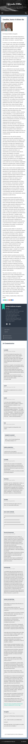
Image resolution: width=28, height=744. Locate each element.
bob (5, 423)
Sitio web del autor (10, 324)
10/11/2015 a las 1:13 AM (9, 568)
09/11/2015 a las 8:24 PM (9, 501)
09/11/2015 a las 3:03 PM (9, 448)
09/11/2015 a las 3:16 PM (10, 436)
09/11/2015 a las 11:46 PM (9, 533)
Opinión (6, 331)
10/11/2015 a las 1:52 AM (9, 600)
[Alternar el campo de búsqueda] (26, 13)
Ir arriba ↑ (24, 741)
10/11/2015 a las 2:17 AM (9, 713)
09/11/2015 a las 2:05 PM (9, 424)
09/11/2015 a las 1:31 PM (9, 399)
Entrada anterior (8, 335)
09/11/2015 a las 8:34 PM (9, 513)
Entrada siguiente (8, 337)
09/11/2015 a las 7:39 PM (9, 480)
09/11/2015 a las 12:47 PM (9, 387)
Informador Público (14, 4)
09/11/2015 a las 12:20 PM (9, 351)
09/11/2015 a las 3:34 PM (9, 461)
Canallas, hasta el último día (13, 19)
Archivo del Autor (7, 324)
